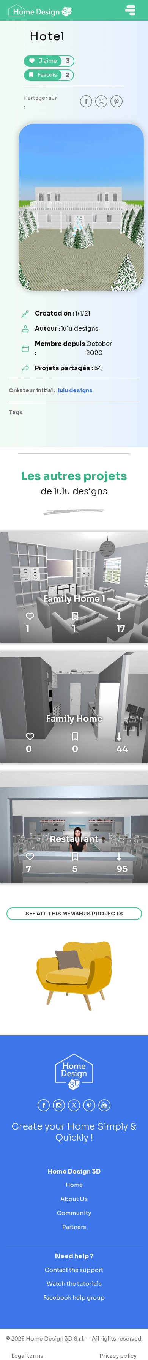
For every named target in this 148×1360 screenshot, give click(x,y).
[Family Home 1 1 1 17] (74, 587)
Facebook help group (74, 1297)
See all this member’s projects (74, 913)
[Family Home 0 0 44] (74, 707)
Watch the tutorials (74, 1283)
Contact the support (74, 1269)
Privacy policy (118, 1355)
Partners (74, 1227)
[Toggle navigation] (130, 10)
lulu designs (75, 390)
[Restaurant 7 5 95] (74, 827)
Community (74, 1212)
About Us (74, 1198)
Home (74, 1184)
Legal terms (27, 1355)
